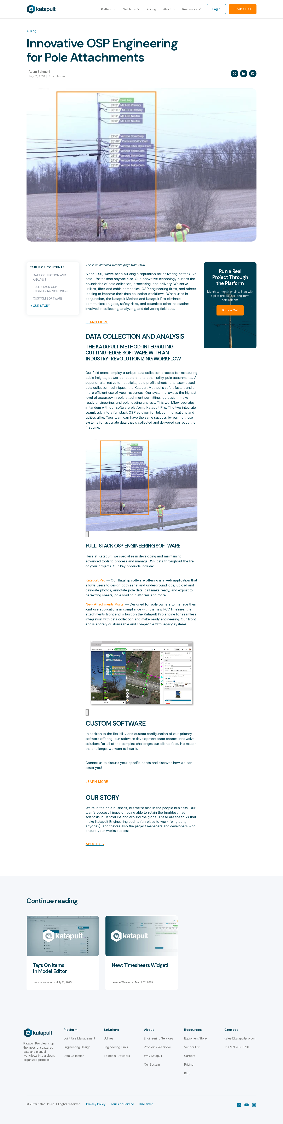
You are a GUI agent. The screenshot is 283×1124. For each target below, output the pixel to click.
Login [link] (216, 9)
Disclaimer (146, 1104)
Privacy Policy (95, 1104)
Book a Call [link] (243, 9)
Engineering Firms (116, 1047)
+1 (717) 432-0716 (236, 1047)
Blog (31, 31)
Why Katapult (153, 1056)
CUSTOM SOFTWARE (48, 298)
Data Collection (74, 1056)
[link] (41, 9)
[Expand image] (87, 534)
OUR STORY (41, 305)
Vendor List (192, 1047)
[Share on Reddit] (252, 73)
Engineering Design (77, 1047)
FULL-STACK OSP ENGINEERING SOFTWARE (50, 289)
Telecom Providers (117, 1056)
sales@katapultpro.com (240, 1038)
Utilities (108, 1038)
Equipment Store (195, 1038)
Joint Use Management (79, 1038)
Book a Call (230, 310)
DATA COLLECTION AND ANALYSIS (49, 277)
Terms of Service (122, 1104)
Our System (152, 1064)
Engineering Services (158, 1038)
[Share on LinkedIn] (243, 73)
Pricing (189, 1064)
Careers (189, 1056)
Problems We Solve (157, 1047)
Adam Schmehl (39, 72)
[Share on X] (234, 73)
